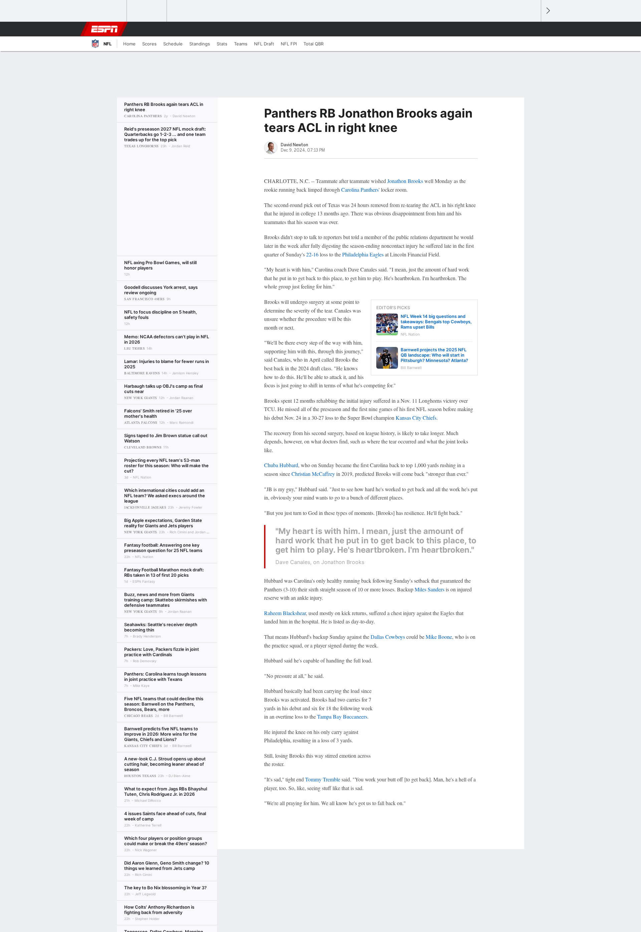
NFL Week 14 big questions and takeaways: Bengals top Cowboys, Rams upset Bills (436, 322)
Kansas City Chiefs (416, 417)
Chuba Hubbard (281, 465)
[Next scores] (547, 11)
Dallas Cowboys (388, 636)
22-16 (312, 254)
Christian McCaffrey (313, 473)
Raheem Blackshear (285, 612)
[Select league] (107, 11)
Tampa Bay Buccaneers (342, 716)
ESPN (104, 29)
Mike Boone (439, 636)
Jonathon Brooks (405, 180)
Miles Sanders (429, 589)
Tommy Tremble (322, 779)
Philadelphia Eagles (363, 254)
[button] (533, 29)
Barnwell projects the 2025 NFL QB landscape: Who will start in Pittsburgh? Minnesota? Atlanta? (434, 355)
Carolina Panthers (360, 189)
